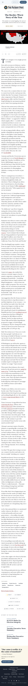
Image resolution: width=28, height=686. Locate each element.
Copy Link (21, 608)
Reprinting (5, 678)
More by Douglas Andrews (7, 590)
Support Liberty (7, 661)
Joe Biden (21, 583)
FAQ (2, 676)
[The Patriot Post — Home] (14, 7)
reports (3, 233)
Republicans (10, 585)
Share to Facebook (14, 601)
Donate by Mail (14, 674)
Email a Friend (10, 608)
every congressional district (11, 397)
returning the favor (7, 404)
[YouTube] (16, 680)
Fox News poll (19, 545)
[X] (11, 680)
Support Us (15, 2)
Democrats (17, 585)
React (9, 594)
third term (4, 99)
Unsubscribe (14, 670)
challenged (21, 186)
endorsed (10, 408)
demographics (5, 587)
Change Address (12, 669)
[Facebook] (9, 680)
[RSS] (19, 680)
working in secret (21, 312)
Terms (10, 676)
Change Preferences (21, 669)
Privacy (14, 676)
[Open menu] (2, 2)
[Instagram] (14, 680)
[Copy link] (9, 54)
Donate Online (7, 674)
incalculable (7, 152)
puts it (13, 340)
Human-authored (21, 676)
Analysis (9, 11)
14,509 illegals (19, 158)
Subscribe (23, 2)
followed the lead (6, 406)
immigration (4, 583)
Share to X (15, 598)
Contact (6, 676)
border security (13, 583)
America (4, 585)
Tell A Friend (21, 674)
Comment (18, 594)
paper (10, 272)
